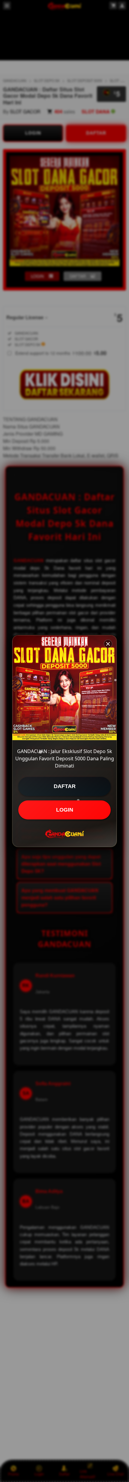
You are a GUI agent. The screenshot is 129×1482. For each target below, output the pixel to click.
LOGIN (64, 810)
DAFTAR (65, 786)
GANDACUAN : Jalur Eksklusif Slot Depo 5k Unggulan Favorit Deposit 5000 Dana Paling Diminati (64, 758)
